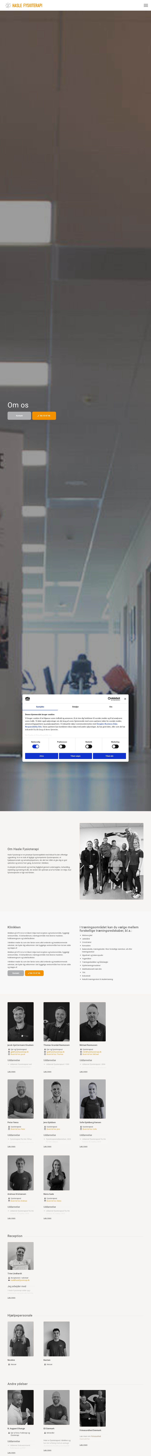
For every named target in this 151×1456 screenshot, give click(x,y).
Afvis (42, 756)
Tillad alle (109, 756)
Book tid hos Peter (18, 1129)
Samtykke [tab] (40, 707)
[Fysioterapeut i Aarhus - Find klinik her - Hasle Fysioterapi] (23, 5)
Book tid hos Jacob (18, 1054)
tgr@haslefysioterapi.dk (55, 1052)
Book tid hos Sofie (90, 1129)
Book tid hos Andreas (19, 1201)
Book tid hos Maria (54, 1201)
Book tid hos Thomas (55, 1054)
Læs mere (11, 1071)
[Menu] (145, 5)
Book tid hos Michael (91, 1054)
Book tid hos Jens (53, 1129)
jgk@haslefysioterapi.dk (20, 1052)
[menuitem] (145, 5)
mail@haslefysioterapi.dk (20, 1280)
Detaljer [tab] (75, 707)
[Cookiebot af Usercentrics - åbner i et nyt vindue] (109, 699)
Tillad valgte (75, 756)
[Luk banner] (125, 699)
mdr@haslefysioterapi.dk (92, 1052)
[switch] (62, 746)
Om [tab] (110, 707)
